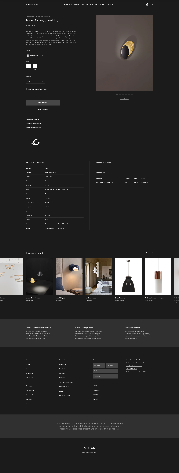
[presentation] (147, 253)
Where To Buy (31, 373)
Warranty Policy (64, 387)
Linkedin (95, 399)
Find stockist (43, 110)
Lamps (28, 404)
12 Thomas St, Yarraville (134, 363)
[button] (116, 94)
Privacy (61, 391)
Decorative (30, 390)
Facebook (96, 394)
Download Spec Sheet (33, 127)
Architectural (30, 395)
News (83, 4)
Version (28, 76)
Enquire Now (42, 102)
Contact (109, 4)
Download (144, 182)
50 (28, 69)
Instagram (96, 390)
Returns (62, 378)
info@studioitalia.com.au (134, 366)
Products (66, 4)
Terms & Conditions (66, 382)
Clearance (29, 378)
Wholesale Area (64, 396)
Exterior (29, 399)
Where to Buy (100, 4)
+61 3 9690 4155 (131, 369)
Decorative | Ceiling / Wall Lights (41, 16)
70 (35, 69)
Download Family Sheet (34, 123)
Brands (76, 4)
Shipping (62, 373)
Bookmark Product (32, 120)
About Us (89, 4)
